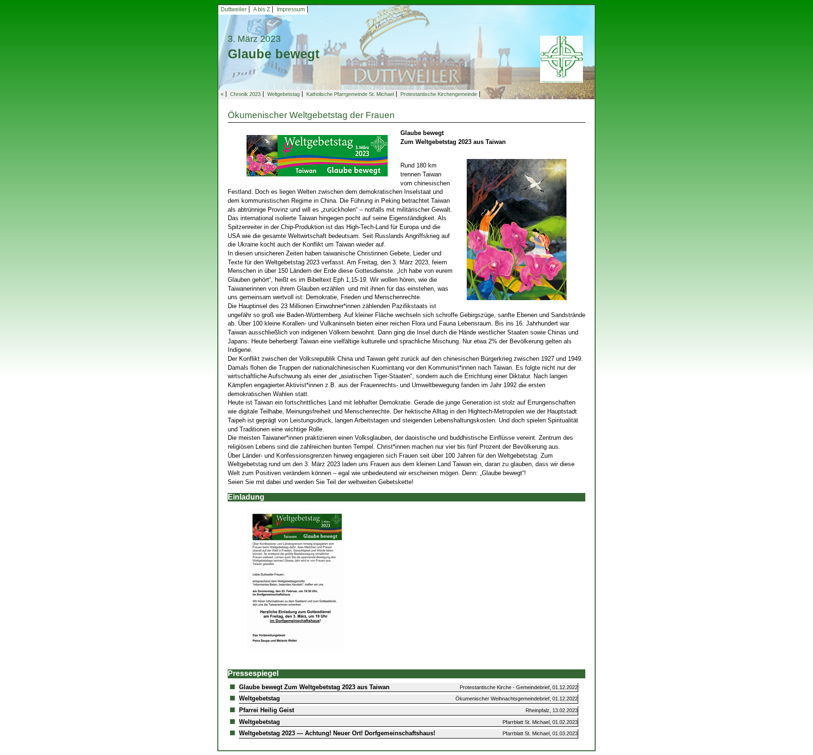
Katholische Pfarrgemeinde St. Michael (350, 94)
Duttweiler (234, 9)
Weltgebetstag (283, 94)
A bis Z (261, 9)
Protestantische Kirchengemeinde (438, 94)
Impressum (291, 9)
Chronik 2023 (245, 94)
